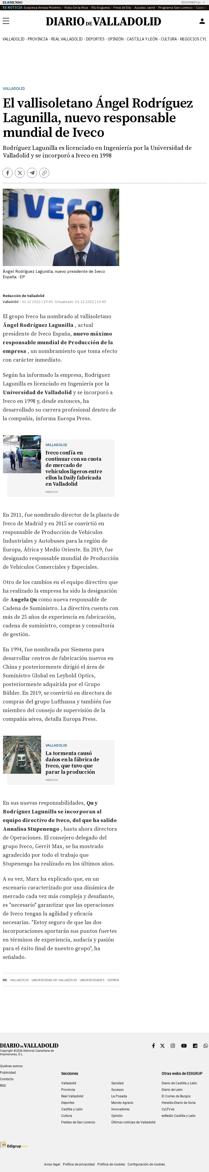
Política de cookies (111, 1164)
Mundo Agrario (122, 1103)
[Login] (202, 21)
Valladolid (13, 39)
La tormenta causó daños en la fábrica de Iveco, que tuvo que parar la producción (72, 763)
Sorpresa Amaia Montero (42, 7)
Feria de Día (122, 7)
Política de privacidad (79, 1164)
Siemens (114, 980)
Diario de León (172, 1090)
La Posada (119, 1096)
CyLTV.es (168, 1109)
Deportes (95, 39)
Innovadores (120, 1109)
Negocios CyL (193, 39)
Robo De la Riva (76, 7)
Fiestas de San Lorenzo (78, 1122)
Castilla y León (142, 39)
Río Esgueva (100, 7)
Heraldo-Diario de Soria (179, 1103)
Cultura (169, 39)
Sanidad (117, 1083)
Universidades (92, 980)
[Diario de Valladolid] (103, 21)
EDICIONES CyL (191, 2)
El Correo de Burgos (176, 1096)
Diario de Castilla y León (179, 1083)
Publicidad (8, 1073)
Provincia (38, 39)
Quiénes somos (11, 1066)
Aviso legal (52, 1164)
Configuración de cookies (146, 1164)
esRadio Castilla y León (179, 1116)
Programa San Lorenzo (175, 7)
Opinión (116, 39)
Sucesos (117, 1090)
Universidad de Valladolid (54, 980)
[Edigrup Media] (13, 1144)
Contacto (7, 1079)
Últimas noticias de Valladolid (133, 1122)
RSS (3, 1086)
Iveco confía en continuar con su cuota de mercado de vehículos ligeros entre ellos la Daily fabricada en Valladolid (73, 469)
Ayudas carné (144, 7)
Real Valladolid (67, 39)
